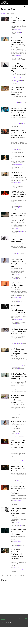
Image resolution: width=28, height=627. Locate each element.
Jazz (19, 300)
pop (15, 32)
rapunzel (13, 33)
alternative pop (18, 390)
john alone (23, 525)
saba (23, 80)
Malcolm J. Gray (17, 297)
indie (13, 367)
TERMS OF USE (20, 617)
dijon (19, 367)
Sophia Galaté (15, 301)
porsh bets (20, 58)
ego (19, 525)
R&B (19, 32)
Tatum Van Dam (17, 55)
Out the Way (14, 504)
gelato (24, 545)
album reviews (15, 207)
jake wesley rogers (15, 125)
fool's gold (14, 278)
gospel (19, 149)
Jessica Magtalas (17, 458)
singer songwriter (18, 366)
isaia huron (14, 255)
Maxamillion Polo (17, 29)
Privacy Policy (16, 618)
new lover (14, 104)
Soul (16, 300)
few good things (15, 83)
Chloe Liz (16, 100)
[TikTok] (4, 623)
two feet (19, 323)
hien (23, 436)
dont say (13, 345)
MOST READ (10, 13)
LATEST (3, 13)
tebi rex (20, 416)
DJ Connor (16, 274)
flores (18, 278)
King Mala (14, 391)
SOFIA (20, 301)
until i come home (15, 325)
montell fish (14, 151)
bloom (19, 436)
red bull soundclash (16, 126)
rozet (25, 569)
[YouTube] (6, 623)
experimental (21, 368)
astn (16, 168)
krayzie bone (14, 81)
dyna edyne (20, 480)
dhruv (22, 32)
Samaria (19, 503)
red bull (24, 123)
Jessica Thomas (17, 500)
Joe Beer (16, 387)
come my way (21, 81)
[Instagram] (2, 623)
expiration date (15, 187)
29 (18, 575)
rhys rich (20, 462)
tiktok (19, 343)
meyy (20, 207)
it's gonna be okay (15, 417)
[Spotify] (8, 623)
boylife (20, 545)
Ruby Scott (16, 203)
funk (16, 102)
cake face (14, 571)
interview (17, 123)
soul (12, 32)
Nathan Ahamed (17, 341)
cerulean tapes (21, 255)
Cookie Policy (22, 618)
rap (15, 80)
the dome (14, 482)
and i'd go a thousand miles (17, 152)
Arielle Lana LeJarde (18, 77)
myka (24, 231)
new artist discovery (16, 167)
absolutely (14, 369)
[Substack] (10, 623)
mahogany (19, 482)
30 (21, 575)
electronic (23, 322)
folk (24, 366)
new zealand (14, 462)
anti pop (19, 544)
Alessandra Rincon (18, 121)
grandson (14, 323)
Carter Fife (16, 251)
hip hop (19, 80)
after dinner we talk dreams (17, 186)
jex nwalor (24, 343)
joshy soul (23, 102)
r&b (15, 460)
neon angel (14, 209)
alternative (17, 322)
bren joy (22, 125)
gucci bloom (14, 232)
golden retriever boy (21, 391)
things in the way (21, 59)
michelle (22, 185)
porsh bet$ (14, 59)
